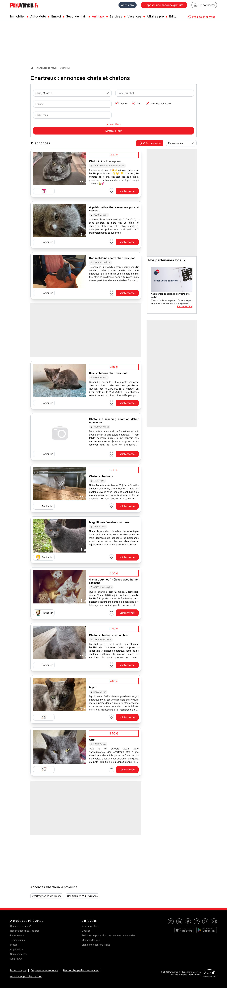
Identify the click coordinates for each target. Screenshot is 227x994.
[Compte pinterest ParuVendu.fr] (205, 921)
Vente (123, 103)
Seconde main (76, 16)
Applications (16, 949)
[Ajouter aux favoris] (111, 191)
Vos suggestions (90, 926)
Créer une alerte (152, 143)
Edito (172, 16)
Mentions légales (91, 940)
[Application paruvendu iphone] (184, 930)
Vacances (134, 16)
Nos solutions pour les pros (24, 930)
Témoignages (17, 940)
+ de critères (113, 124)
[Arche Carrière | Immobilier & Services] (209, 973)
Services (116, 16)
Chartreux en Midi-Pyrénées (82, 895)
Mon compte (18, 970)
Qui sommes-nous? (20, 926)
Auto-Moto (38, 16)
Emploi (56, 16)
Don (139, 103)
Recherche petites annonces (81, 970)
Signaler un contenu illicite (96, 944)
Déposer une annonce (44, 970)
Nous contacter (18, 954)
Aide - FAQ (16, 958)
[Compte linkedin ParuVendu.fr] (179, 921)
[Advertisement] (55, 856)
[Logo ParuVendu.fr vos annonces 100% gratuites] (24, 9)
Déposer (164, 5)
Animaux (98, 16)
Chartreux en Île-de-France (46, 895)
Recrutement (17, 935)
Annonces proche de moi (26, 976)
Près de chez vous (204, 16)
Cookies (86, 930)
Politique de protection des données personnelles (108, 935)
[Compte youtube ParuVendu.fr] (214, 921)
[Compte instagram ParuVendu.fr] (197, 921)
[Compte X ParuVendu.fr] (171, 921)
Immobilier (17, 16)
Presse (13, 944)
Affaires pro (155, 16)
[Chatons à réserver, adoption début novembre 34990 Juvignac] (59, 432)
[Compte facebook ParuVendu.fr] (188, 921)
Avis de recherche (161, 103)
